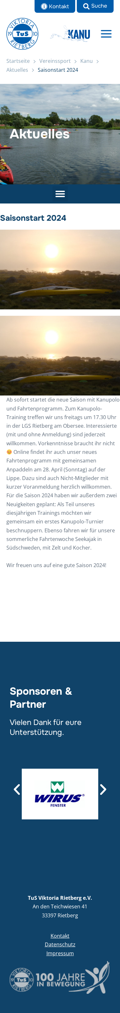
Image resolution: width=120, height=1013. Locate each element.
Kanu (86, 60)
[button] (95, 6)
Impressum (60, 953)
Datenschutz (60, 944)
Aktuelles (17, 69)
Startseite (18, 60)
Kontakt (60, 935)
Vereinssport (55, 60)
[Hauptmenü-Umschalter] (106, 34)
